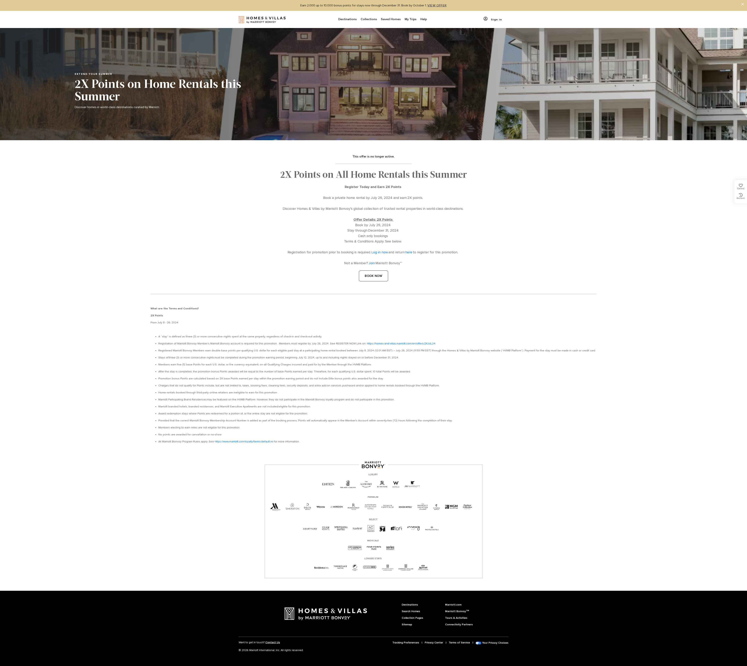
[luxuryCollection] (366, 484)
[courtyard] (310, 528)
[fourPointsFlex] (374, 548)
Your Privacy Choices (494, 642)
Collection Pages (412, 618)
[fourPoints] (325, 528)
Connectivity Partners (459, 624)
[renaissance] (354, 506)
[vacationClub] (422, 506)
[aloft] (396, 528)
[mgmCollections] (451, 507)
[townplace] (340, 567)
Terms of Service (459, 642)
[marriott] (275, 507)
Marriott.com (453, 604)
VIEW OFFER (437, 5)
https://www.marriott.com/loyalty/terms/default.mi (244, 441)
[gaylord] (436, 506)
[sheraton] (292, 506)
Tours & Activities (456, 618)
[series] (390, 548)
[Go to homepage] (262, 19)
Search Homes (411, 611)
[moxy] (413, 528)
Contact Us (272, 642)
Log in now (379, 252)
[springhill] (341, 528)
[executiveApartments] (423, 567)
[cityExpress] (355, 548)
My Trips (410, 19)
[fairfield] (357, 528)
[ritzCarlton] (347, 484)
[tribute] (388, 506)
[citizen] (382, 528)
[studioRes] (369, 567)
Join (372, 263)
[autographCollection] (370, 506)
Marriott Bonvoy (457, 611)
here (408, 252)
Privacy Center (434, 642)
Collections (369, 19)
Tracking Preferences (405, 642)
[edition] (328, 484)
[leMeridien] (336, 506)
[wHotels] (396, 484)
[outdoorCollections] (467, 506)
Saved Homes (391, 19)
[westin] (321, 506)
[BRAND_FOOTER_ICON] (406, 567)
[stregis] (382, 484)
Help (423, 19)
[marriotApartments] (387, 567)
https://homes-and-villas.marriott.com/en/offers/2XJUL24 (401, 343)
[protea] (432, 528)
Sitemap (407, 624)
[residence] (321, 567)
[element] (355, 567)
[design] (405, 506)
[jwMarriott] (412, 484)
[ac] (370, 528)
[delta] (307, 507)
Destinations (347, 19)
